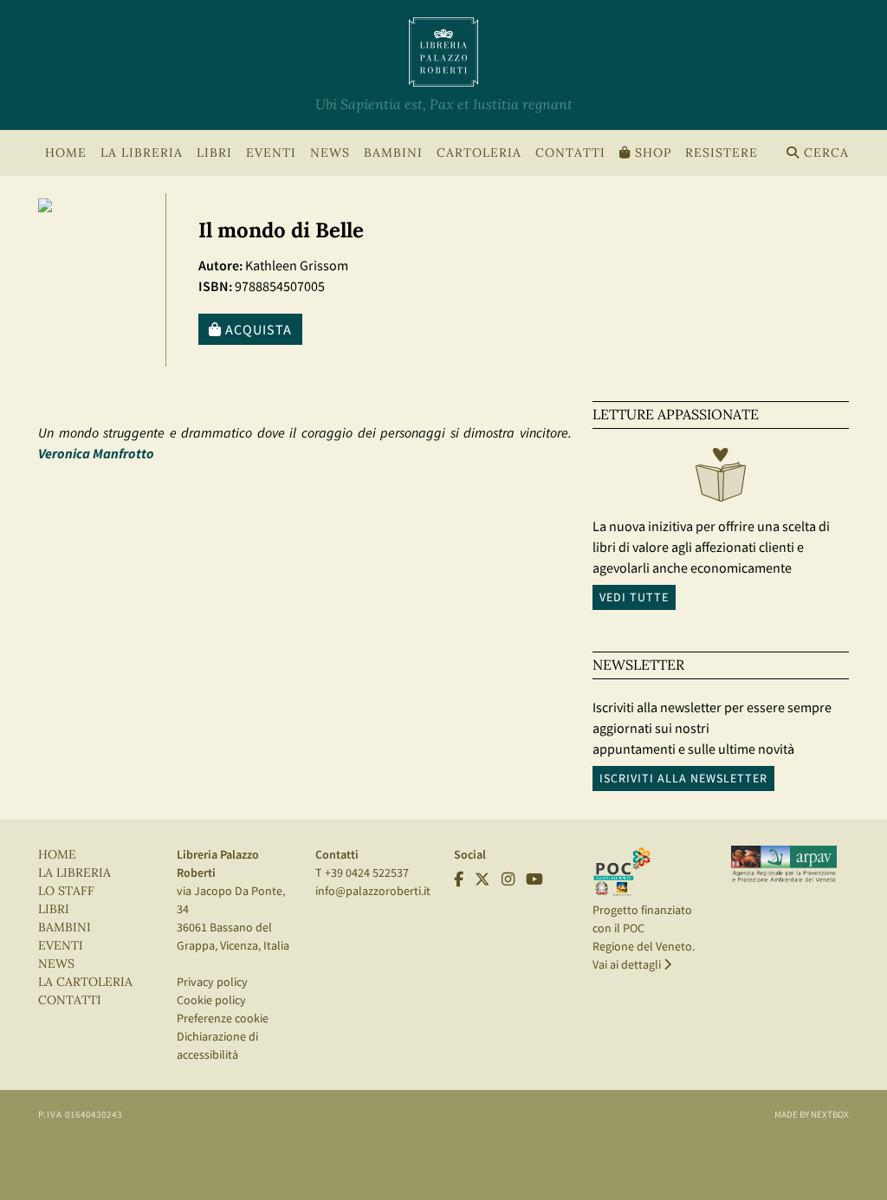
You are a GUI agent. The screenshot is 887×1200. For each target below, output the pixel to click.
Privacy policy (212, 981)
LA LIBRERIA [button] (141, 153)
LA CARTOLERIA (85, 982)
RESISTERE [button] (721, 153)
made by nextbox (811, 1114)
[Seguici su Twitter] (482, 879)
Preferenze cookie (223, 1018)
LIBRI (53, 909)
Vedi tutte (634, 597)
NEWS (330, 153)
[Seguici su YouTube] (534, 879)
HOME (66, 153)
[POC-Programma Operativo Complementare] (621, 870)
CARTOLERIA (479, 153)
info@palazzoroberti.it (373, 890)
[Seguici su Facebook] (458, 879)
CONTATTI (570, 153)
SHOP (651, 153)
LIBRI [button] (214, 153)
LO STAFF (66, 891)
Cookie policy (211, 1000)
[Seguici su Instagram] (508, 879)
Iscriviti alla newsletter (683, 778)
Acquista (257, 329)
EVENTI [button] (271, 153)
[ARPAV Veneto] (784, 864)
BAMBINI (393, 153)
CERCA (824, 153)
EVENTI (60, 945)
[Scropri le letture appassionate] (720, 479)
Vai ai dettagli (628, 964)
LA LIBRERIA (74, 873)
